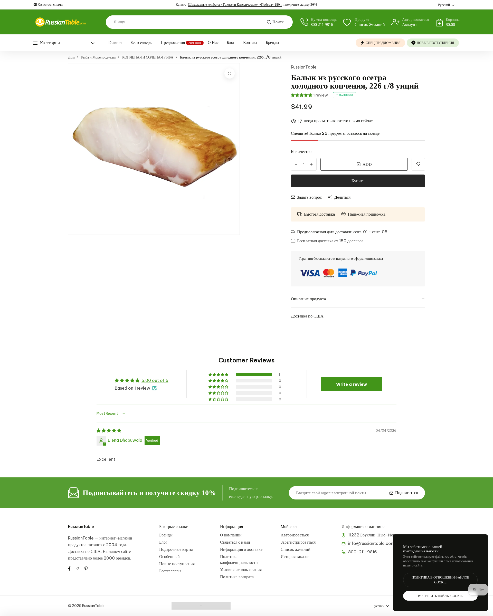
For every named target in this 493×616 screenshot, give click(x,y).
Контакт (250, 42)
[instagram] (77, 568)
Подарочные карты (176, 549)
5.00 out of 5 (154, 380)
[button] (301, 95)
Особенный (169, 556)
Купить (358, 181)
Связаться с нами (50, 4)
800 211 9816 (322, 24)
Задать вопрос (309, 197)
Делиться (342, 197)
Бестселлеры (141, 42)
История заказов (295, 556)
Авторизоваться (295, 534)
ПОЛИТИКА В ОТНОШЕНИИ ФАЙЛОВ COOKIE (440, 579)
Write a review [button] (351, 384)
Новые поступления (177, 563)
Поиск (278, 22)
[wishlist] (418, 164)
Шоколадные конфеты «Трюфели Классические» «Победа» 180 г (235, 4)
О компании (231, 534)
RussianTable (304, 67)
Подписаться (406, 492)
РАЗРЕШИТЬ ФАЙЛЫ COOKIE (440, 596)
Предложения (173, 42)
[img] (109, 430)
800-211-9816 (362, 551)
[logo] (60, 22)
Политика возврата (237, 576)
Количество (301, 151)
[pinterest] (86, 568)
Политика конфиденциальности (239, 559)
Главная (115, 42)
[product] (229, 73)
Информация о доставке (241, 549)
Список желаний (295, 549)
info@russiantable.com (371, 543)
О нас (213, 42)
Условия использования (241, 569)
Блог (231, 42)
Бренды (272, 42)
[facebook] (69, 568)
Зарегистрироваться (298, 542)
